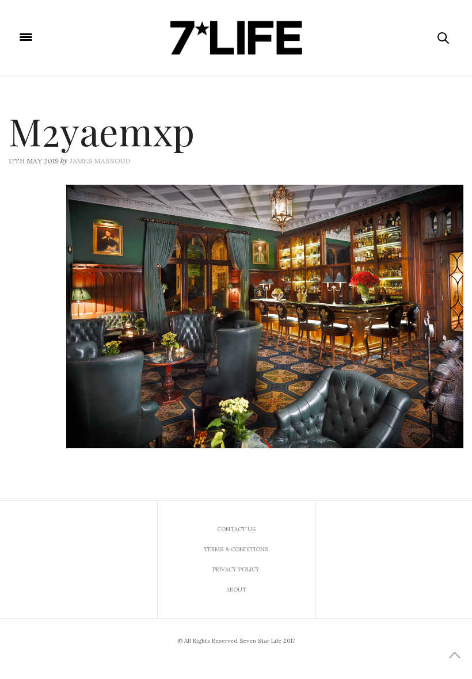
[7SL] (236, 37)
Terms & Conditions (236, 549)
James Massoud (100, 161)
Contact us (236, 529)
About (236, 589)
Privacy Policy (236, 569)
